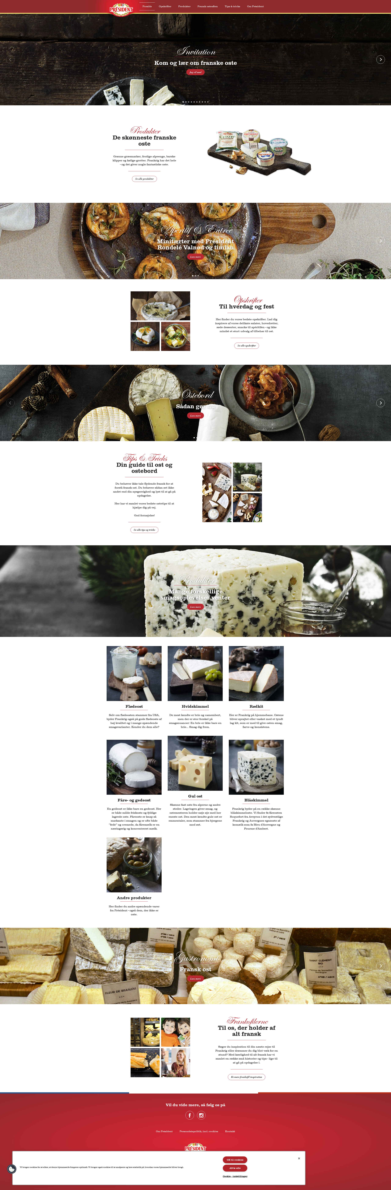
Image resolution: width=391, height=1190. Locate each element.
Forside (147, 6)
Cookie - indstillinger (235, 1176)
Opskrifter (165, 6)
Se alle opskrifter (247, 345)
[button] (12, 1169)
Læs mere (195, 256)
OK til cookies (235, 1160)
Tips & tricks (232, 6)
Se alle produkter (144, 178)
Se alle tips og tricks (144, 529)
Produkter (184, 6)
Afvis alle (235, 1168)
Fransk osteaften (207, 6)
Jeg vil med (195, 72)
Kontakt (230, 1131)
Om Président (255, 6)
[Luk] (299, 1158)
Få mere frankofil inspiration (246, 1077)
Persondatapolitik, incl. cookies (199, 1131)
